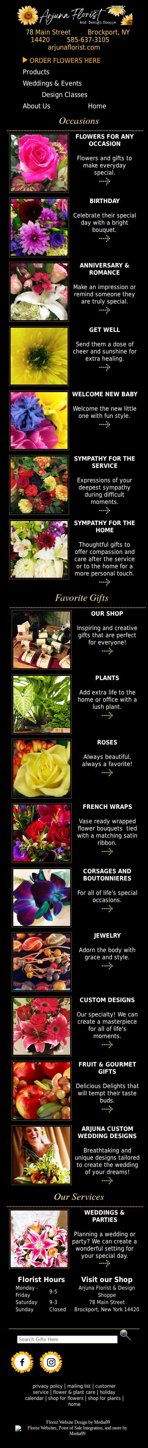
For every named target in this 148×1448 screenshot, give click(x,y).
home (74, 1404)
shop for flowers (65, 1398)
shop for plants (104, 1398)
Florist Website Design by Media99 (78, 1422)
